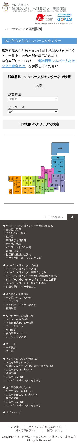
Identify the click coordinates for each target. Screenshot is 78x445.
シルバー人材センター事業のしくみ (26, 272)
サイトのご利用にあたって (45, 426)
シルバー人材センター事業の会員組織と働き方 (32, 276)
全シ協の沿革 (13, 229)
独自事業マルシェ (16, 333)
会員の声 (11, 373)
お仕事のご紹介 (15, 376)
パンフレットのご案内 (18, 247)
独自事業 (11, 330)
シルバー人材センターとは (21, 269)
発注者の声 (12, 398)
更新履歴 (11, 308)
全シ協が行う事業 (16, 233)
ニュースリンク (15, 326)
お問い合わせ (55, 430)
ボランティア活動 (16, 337)
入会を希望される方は (18, 362)
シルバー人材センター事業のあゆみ (26, 283)
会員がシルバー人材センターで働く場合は (29, 366)
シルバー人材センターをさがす (23, 380)
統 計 (10, 351)
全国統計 (11, 347)
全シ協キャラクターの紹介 (21, 305)
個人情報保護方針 (26, 430)
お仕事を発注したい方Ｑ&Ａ (21, 394)
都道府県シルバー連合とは (21, 286)
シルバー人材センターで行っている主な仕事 (31, 279)
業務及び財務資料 (16, 240)
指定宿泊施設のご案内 (18, 254)
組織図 (10, 236)
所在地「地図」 (15, 244)
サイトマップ (13, 412)
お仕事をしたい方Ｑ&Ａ (19, 369)
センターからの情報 (17, 319)
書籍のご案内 (13, 251)
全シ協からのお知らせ (18, 297)
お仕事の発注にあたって (19, 391)
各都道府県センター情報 (19, 322)
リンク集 (13, 426)
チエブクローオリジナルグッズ (23, 258)
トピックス (12, 301)
